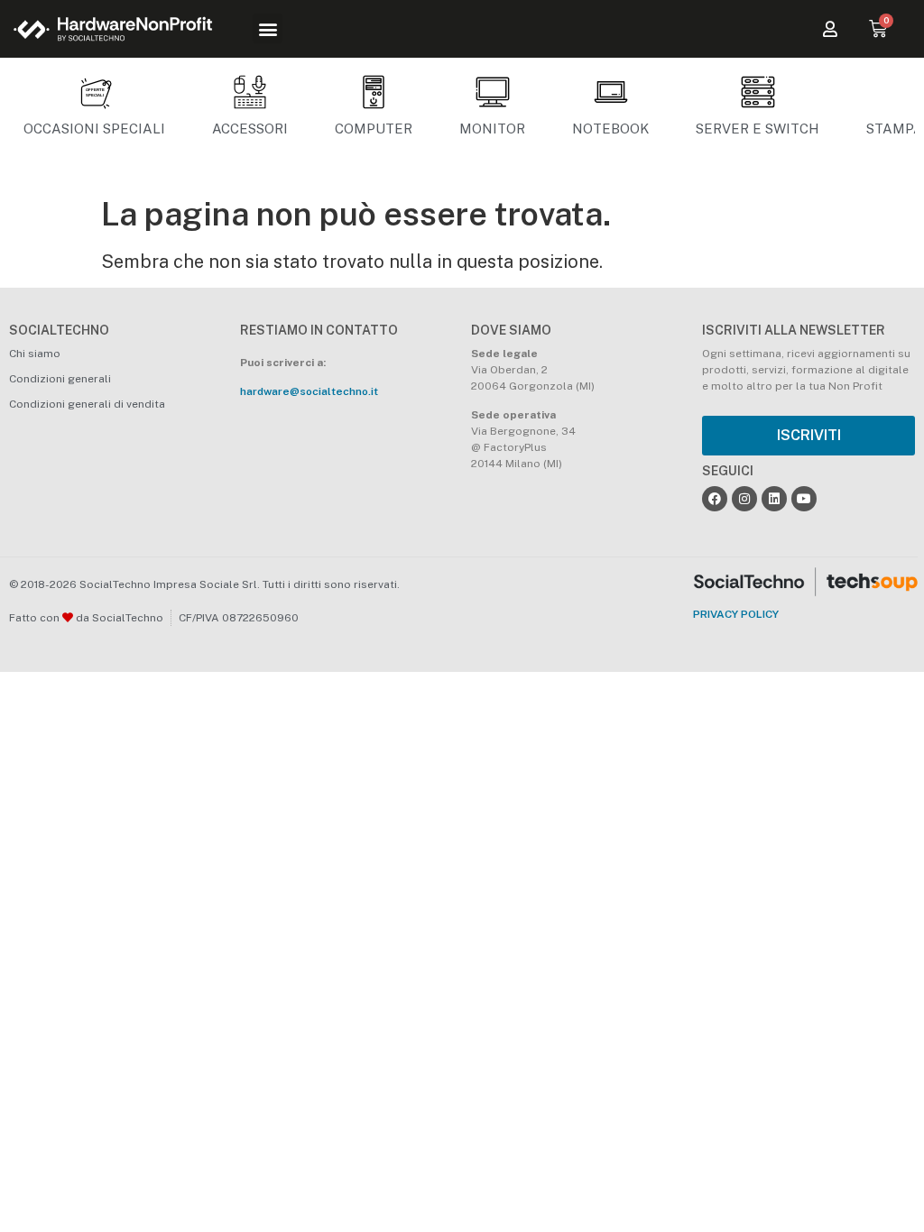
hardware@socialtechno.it (309, 391)
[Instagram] (744, 498)
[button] (267, 28)
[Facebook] (714, 498)
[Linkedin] (774, 498)
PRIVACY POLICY (736, 614)
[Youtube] (804, 498)
